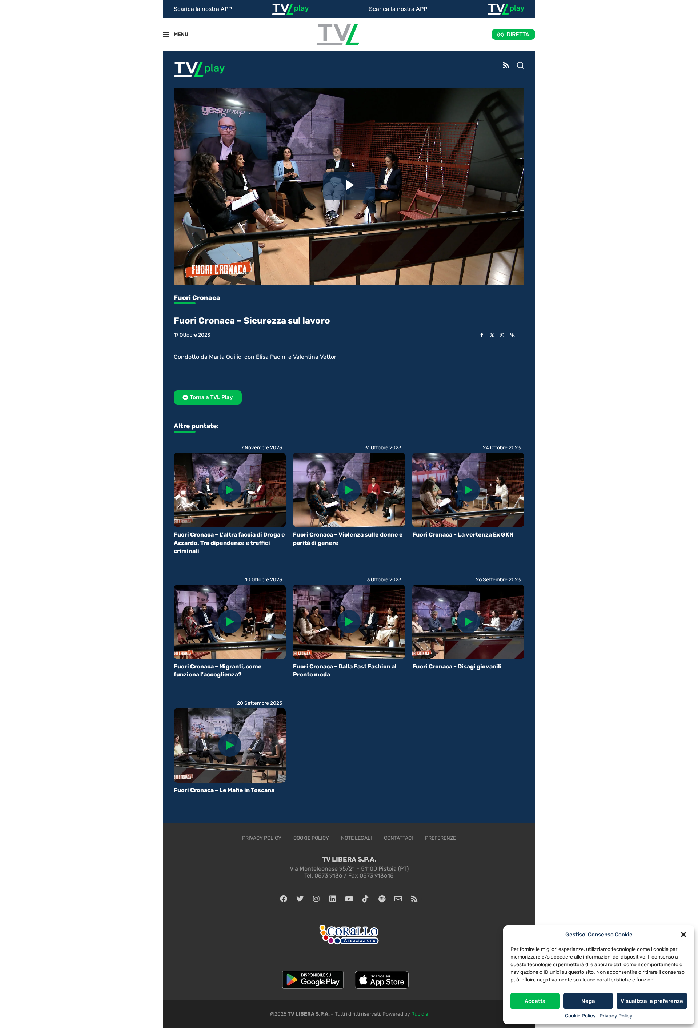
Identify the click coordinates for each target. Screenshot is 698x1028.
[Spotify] (381, 899)
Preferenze (440, 838)
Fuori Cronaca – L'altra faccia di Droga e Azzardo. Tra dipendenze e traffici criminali (229, 542)
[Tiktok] (365, 899)
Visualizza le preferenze (652, 1001)
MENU (177, 34)
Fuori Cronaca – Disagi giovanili (457, 666)
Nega (588, 1001)
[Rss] (414, 899)
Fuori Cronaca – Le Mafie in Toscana (224, 790)
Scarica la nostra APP (203, 8)
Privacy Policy (616, 1016)
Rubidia (419, 1014)
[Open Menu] (166, 34)
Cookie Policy (580, 1016)
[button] (683, 934)
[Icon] (229, 490)
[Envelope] (398, 899)
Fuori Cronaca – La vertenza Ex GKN (463, 534)
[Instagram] (316, 899)
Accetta (535, 1001)
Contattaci (398, 838)
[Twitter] (300, 899)
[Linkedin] (332, 899)
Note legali (356, 838)
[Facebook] (283, 899)
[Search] (520, 66)
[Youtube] (349, 899)
